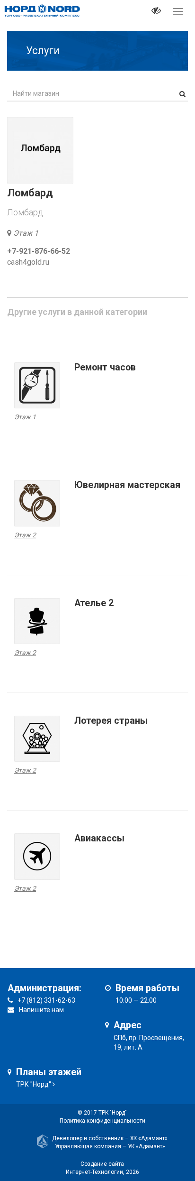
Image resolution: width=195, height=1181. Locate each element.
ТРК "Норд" (33, 1084)
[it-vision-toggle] (156, 12)
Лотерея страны (111, 720)
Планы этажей (48, 1072)
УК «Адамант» (146, 1146)
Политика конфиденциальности (102, 1120)
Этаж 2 (25, 535)
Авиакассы (99, 838)
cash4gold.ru (28, 262)
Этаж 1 (25, 233)
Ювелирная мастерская (127, 485)
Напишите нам (41, 1010)
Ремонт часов (105, 367)
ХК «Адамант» (149, 1138)
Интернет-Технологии (94, 1172)
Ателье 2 (94, 603)
